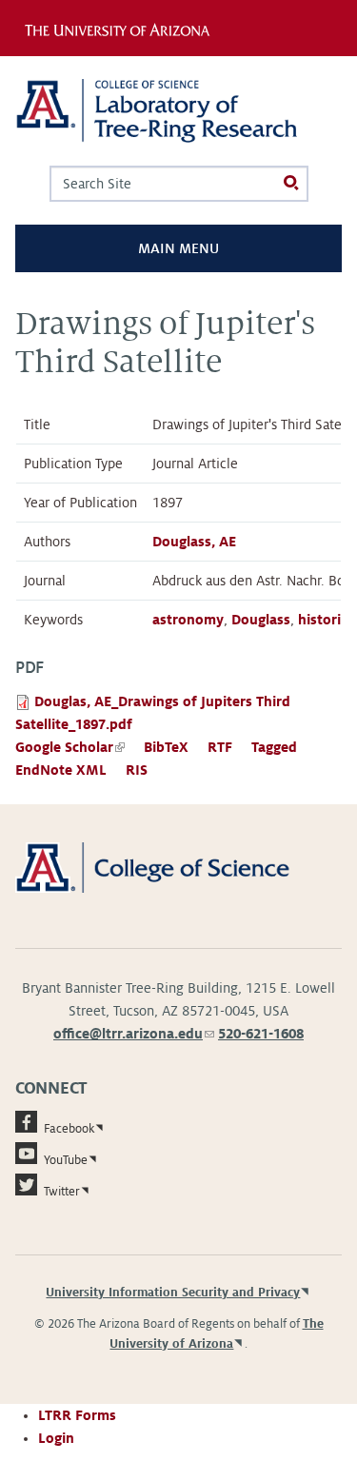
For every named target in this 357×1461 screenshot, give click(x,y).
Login (56, 1438)
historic (322, 619)
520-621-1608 (261, 1033)
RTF (220, 747)
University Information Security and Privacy (173, 1292)
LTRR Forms (77, 1415)
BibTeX (166, 747)
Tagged (274, 747)
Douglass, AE (194, 541)
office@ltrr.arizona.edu (133, 1033)
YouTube (66, 1160)
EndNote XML (61, 770)
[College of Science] (178, 866)
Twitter (62, 1191)
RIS (137, 770)
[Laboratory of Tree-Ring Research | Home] (178, 111)
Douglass (260, 619)
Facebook (69, 1128)
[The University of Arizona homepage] (121, 27)
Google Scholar (70, 747)
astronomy (188, 619)
